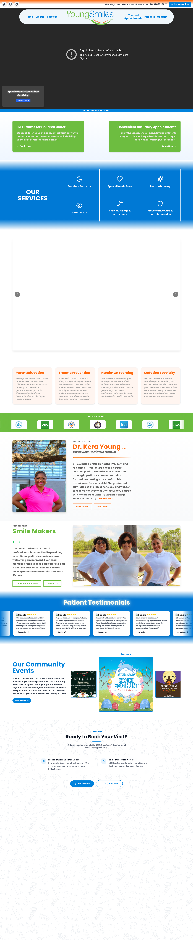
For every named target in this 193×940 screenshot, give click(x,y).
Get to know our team (27, 583)
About (40, 16)
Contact (162, 16)
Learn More (31, 100)
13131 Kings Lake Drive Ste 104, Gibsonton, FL (126, 4)
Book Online (84, 783)
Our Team (102, 506)
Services (52, 16)
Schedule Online (180, 4)
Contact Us (52, 583)
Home (29, 16)
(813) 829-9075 (158, 4)
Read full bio (106, 498)
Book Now (25, 146)
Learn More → (22, 700)
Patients (149, 16)
